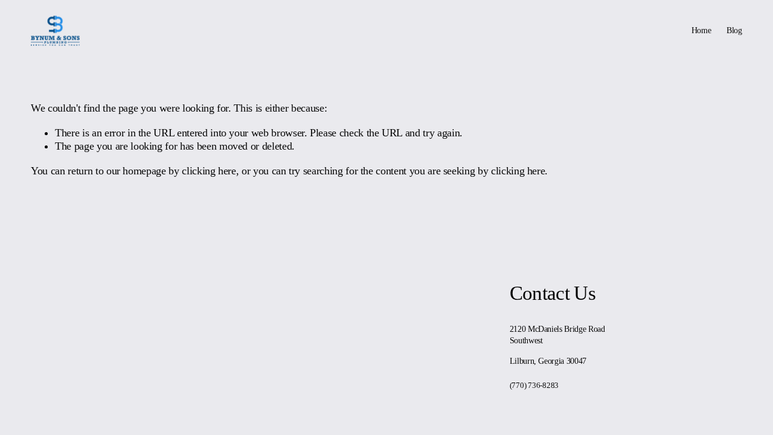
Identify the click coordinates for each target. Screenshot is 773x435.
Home (701, 30)
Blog (734, 30)
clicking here (209, 171)
